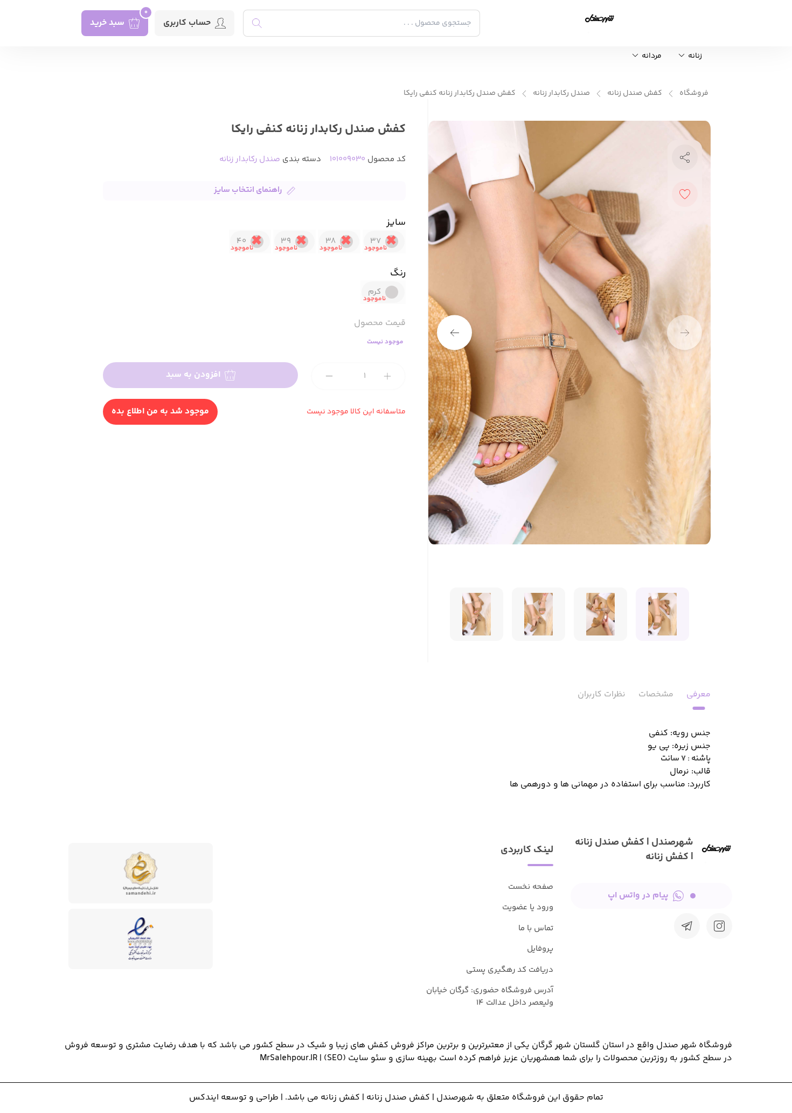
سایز (396, 223)
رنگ (398, 273)
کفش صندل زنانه (634, 93)
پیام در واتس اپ (638, 895)
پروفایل (540, 949)
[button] (454, 332)
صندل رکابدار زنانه (561, 93)
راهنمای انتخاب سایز (248, 190)
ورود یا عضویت (527, 907)
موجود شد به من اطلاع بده (160, 411)
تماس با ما (535, 928)
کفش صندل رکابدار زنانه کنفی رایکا (460, 93)
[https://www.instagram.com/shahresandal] (719, 926)
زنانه (694, 56)
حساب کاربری (187, 23)
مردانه (651, 56)
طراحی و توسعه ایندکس (234, 1097)
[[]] (687, 926)
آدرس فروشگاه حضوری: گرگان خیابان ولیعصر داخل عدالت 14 (489, 996)
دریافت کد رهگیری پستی (509, 970)
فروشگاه (693, 93)
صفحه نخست (530, 887)
